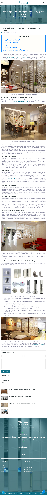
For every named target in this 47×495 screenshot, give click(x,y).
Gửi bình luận (5, 371)
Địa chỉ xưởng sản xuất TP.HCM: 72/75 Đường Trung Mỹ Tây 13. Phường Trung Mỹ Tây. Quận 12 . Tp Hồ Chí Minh (23, 440)
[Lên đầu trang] (44, 486)
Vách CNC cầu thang (10, 44)
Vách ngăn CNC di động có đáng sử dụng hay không (20, 29)
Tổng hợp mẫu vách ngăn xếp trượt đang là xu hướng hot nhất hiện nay (23, 403)
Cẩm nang (3, 377)
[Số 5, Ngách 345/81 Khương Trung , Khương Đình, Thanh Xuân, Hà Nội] (23, 431)
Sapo (31, 493)
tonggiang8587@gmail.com (23, 455)
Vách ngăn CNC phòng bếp (12, 42)
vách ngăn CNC (12, 178)
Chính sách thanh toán (28, 471)
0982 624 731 (26, 447)
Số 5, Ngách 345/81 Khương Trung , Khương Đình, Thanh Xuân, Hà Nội (23, 436)
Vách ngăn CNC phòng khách (12, 40)
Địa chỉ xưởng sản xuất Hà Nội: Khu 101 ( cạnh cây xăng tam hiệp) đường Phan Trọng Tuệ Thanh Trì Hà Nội (23, 437)
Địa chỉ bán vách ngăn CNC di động (12, 49)
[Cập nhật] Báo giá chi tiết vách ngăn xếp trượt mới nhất (20, 396)
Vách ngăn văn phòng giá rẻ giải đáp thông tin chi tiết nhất (20, 409)
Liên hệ (2, 471)
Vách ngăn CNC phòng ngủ (12, 45)
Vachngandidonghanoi (38, 344)
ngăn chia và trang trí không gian (20, 101)
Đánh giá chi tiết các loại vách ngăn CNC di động (15, 39)
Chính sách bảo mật (28, 465)
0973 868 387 (25, 448)
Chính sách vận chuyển (28, 467)
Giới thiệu (3, 467)
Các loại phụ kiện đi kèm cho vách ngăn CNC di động (16, 50)
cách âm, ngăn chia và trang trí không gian (17, 57)
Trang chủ (3, 465)
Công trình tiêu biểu (5, 380)
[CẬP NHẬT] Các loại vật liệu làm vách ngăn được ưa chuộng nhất (22, 389)
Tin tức (2, 382)
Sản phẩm (3, 469)
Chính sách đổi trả (28, 469)
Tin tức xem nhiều (6, 387)
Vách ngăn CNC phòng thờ (12, 47)
